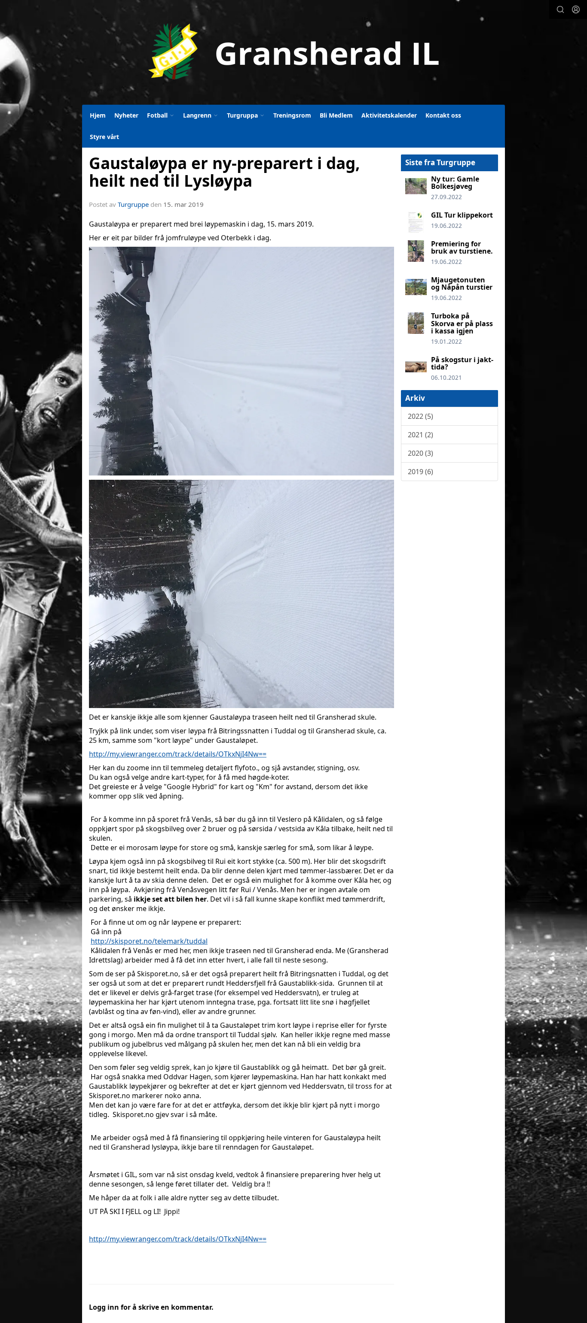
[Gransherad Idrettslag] (293, 52)
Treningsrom (292, 115)
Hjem (98, 115)
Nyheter (126, 115)
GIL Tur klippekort (462, 215)
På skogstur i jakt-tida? (462, 363)
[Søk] (560, 9)
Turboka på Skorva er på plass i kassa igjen (462, 323)
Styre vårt (104, 137)
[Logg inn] (576, 9)
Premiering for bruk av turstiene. (462, 247)
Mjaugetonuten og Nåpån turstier (461, 283)
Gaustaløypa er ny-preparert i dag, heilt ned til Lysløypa (224, 171)
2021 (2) (420, 434)
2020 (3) (420, 453)
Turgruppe (133, 204)
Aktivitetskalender (389, 115)
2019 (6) (420, 471)
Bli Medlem (336, 115)
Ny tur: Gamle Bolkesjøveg (455, 182)
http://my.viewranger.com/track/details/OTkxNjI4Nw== (177, 754)
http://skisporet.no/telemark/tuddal (149, 941)
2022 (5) (420, 416)
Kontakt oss (443, 115)
